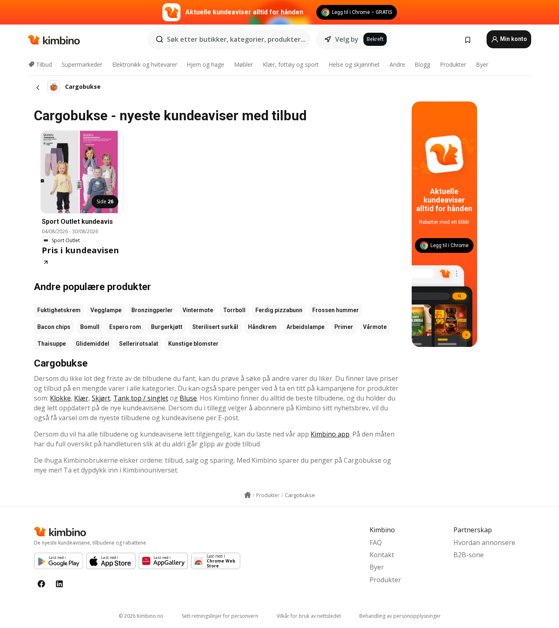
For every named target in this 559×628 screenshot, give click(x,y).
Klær (81, 398)
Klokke (60, 398)
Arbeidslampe (305, 327)
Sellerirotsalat (138, 343)
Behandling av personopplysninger (400, 615)
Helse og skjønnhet (354, 64)
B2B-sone (468, 554)
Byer (482, 64)
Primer (343, 327)
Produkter (453, 64)
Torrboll (234, 310)
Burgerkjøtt (167, 327)
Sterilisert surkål (215, 327)
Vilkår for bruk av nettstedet (309, 615)
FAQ (376, 542)
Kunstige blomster (193, 343)
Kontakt (382, 554)
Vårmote (375, 327)
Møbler (243, 64)
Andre (397, 64)
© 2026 (141, 615)
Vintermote (198, 310)
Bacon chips (53, 327)
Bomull (89, 327)
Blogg (422, 64)
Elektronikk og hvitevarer (144, 64)
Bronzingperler (152, 310)
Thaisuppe (51, 343)
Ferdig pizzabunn (278, 310)
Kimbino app (330, 434)
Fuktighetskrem (59, 310)
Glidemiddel (92, 343)
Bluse (188, 398)
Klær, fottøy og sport (291, 64)
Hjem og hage (205, 64)
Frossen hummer (335, 310)
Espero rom (125, 327)
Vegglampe (106, 310)
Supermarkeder (82, 64)
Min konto (513, 39)
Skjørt (101, 398)
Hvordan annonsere (484, 542)
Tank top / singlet (140, 398)
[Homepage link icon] (247, 495)
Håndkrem (262, 327)
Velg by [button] (346, 39)
